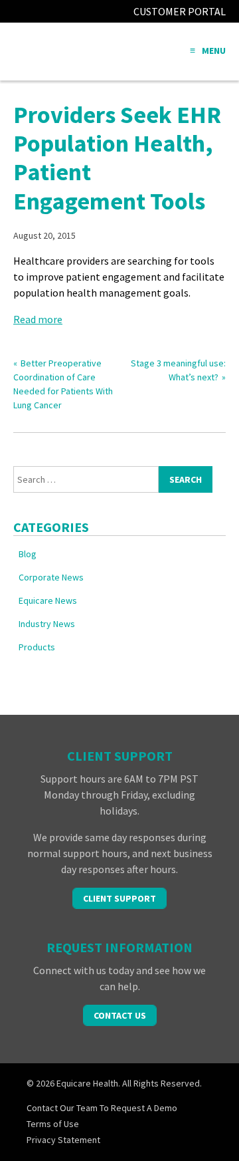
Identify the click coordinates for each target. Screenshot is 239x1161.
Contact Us (120, 1015)
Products (37, 647)
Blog (28, 554)
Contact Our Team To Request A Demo (102, 1108)
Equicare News (48, 600)
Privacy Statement (63, 1140)
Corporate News (51, 577)
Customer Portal (179, 11)
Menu (214, 51)
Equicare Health (63, 51)
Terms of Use (53, 1124)
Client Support (119, 898)
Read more (37, 319)
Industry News (47, 624)
